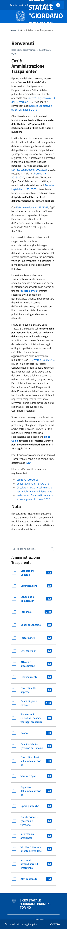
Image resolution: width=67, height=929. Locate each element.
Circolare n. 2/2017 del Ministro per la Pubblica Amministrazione (34, 489)
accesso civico (29, 291)
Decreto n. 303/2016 (42, 360)
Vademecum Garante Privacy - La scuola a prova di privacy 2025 (35, 497)
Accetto (54, 924)
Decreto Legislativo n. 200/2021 (29, 170)
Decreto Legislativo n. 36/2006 (32, 187)
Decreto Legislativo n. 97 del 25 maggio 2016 (32, 108)
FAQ (28, 463)
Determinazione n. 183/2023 (32, 207)
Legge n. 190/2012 (27, 480)
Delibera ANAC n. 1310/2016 (33, 484)
